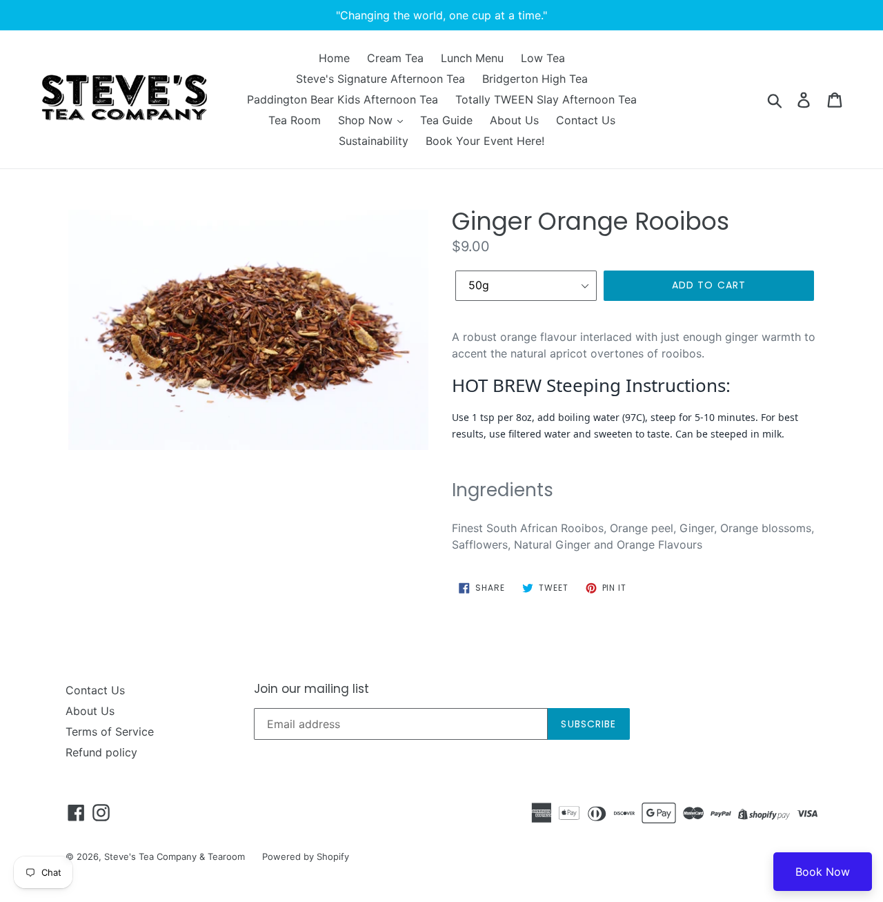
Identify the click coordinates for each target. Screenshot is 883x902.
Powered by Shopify (305, 856)
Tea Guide (446, 120)
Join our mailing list (311, 689)
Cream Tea (395, 58)
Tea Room (294, 120)
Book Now (822, 872)
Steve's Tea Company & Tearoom (174, 856)
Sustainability (373, 141)
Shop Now (367, 120)
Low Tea (543, 58)
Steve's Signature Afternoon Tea (380, 79)
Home (334, 58)
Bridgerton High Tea (535, 79)
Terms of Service (110, 731)
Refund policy (101, 752)
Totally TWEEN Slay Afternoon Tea (546, 99)
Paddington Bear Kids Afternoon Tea (342, 99)
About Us (514, 120)
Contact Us (585, 120)
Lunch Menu (472, 58)
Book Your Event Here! (485, 141)
